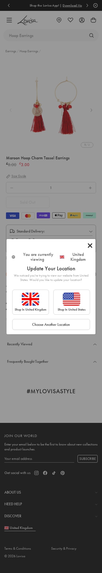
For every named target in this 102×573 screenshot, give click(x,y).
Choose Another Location (51, 324)
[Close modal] (90, 245)
